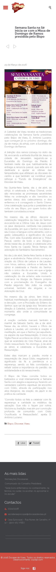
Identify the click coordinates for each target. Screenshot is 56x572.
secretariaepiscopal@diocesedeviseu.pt (25, 514)
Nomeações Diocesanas (16, 479)
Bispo (10, 423)
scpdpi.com (37, 559)
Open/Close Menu (5, 7)
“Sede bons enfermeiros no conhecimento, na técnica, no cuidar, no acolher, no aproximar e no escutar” (26, 491)
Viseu (27, 423)
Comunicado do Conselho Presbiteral (23, 483)
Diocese (18, 423)
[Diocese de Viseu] (29, 7)
